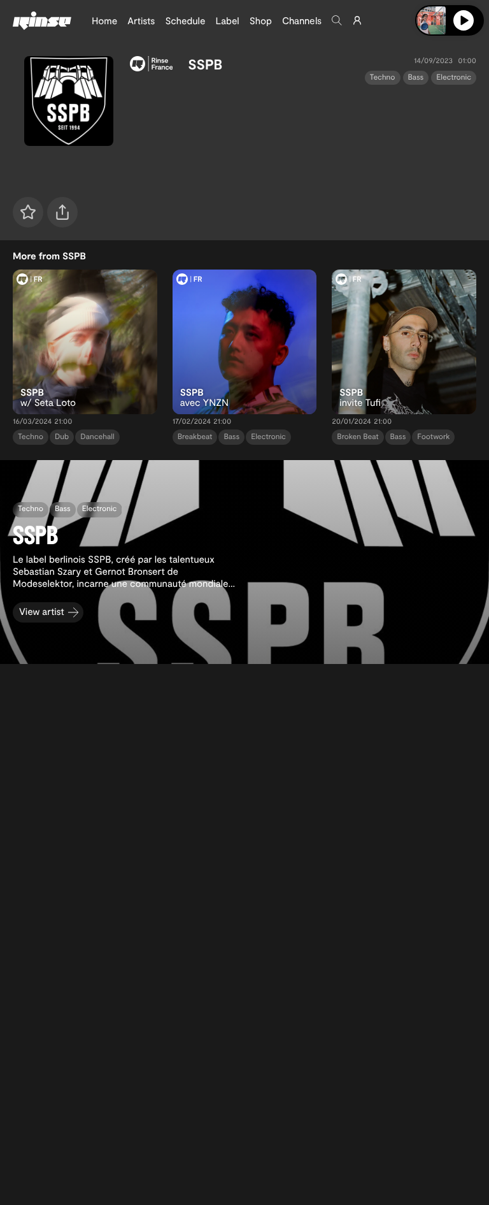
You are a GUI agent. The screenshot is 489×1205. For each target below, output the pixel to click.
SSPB (205, 64)
